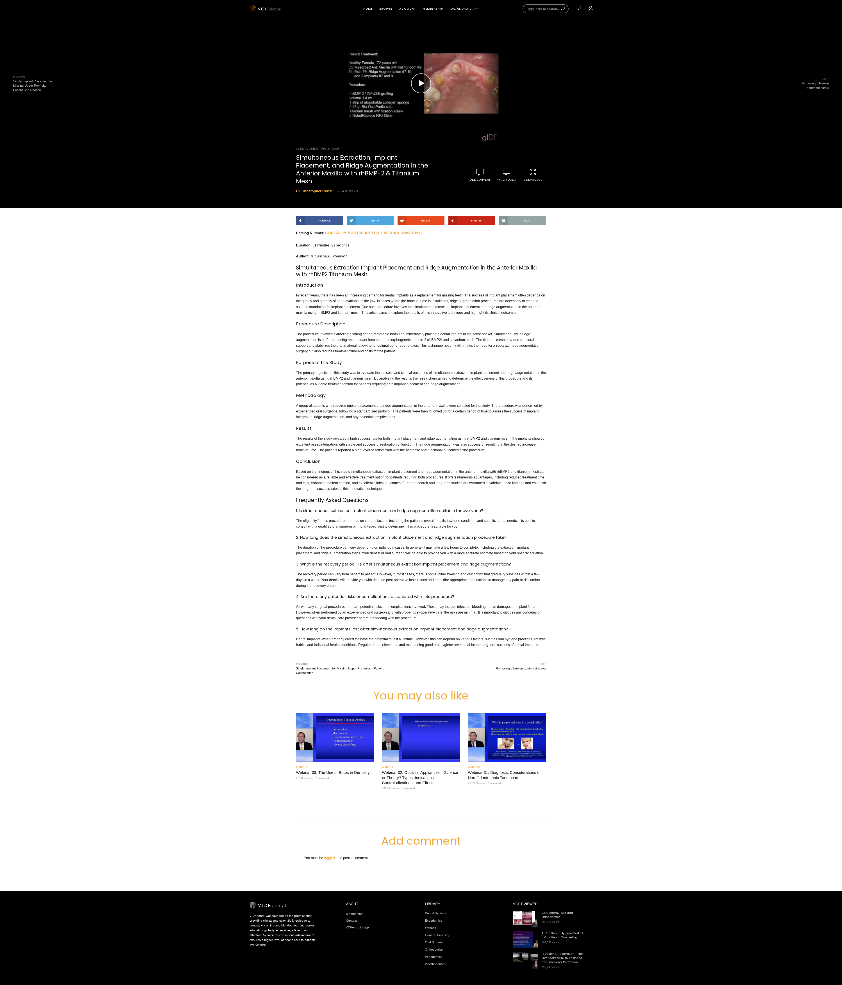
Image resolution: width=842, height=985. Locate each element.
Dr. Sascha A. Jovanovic (398, 233)
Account (407, 9)
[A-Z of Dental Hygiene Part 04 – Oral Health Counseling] (525, 939)
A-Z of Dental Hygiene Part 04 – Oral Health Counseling (562, 935)
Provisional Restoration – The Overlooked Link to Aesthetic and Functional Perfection (562, 958)
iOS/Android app (464, 9)
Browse (386, 9)
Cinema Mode (533, 179)
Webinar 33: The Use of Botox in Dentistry (333, 772)
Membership (433, 9)
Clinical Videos (307, 148)
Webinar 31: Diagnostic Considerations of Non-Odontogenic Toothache (504, 775)
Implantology (330, 148)
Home (368, 9)
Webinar (302, 766)
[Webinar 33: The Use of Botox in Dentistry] (335, 737)
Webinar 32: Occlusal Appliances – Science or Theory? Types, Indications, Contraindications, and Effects (420, 777)
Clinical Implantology (348, 233)
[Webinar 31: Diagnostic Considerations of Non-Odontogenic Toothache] (507, 737)
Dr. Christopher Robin (314, 191)
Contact (351, 920)
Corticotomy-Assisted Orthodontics (557, 915)
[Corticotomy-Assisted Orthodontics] (525, 919)
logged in (331, 858)
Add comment (480, 179)
